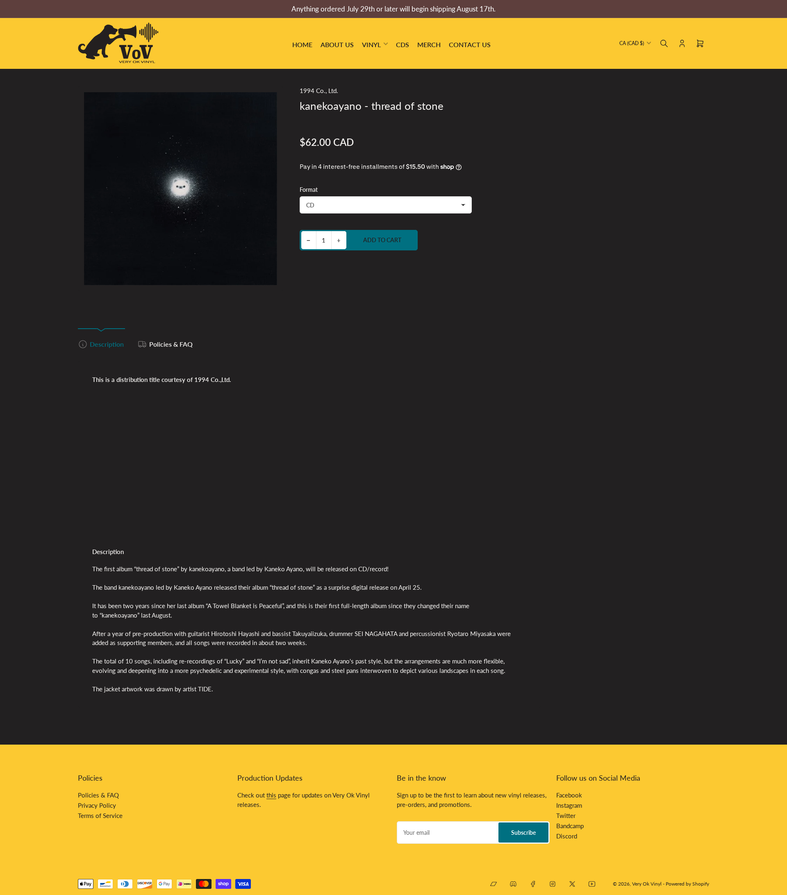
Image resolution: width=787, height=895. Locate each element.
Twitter (565, 815)
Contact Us (470, 44)
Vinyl (371, 44)
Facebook (569, 795)
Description (107, 344)
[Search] (664, 43)
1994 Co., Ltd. (319, 90)
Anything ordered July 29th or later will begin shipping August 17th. (393, 9)
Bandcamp (570, 825)
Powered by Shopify (687, 884)
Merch (429, 44)
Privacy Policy (97, 805)
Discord (566, 836)
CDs (402, 44)
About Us (337, 44)
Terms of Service (100, 815)
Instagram (569, 805)
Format (309, 189)
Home (302, 44)
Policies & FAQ (171, 344)
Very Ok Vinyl (647, 884)
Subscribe (523, 832)
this (271, 795)
